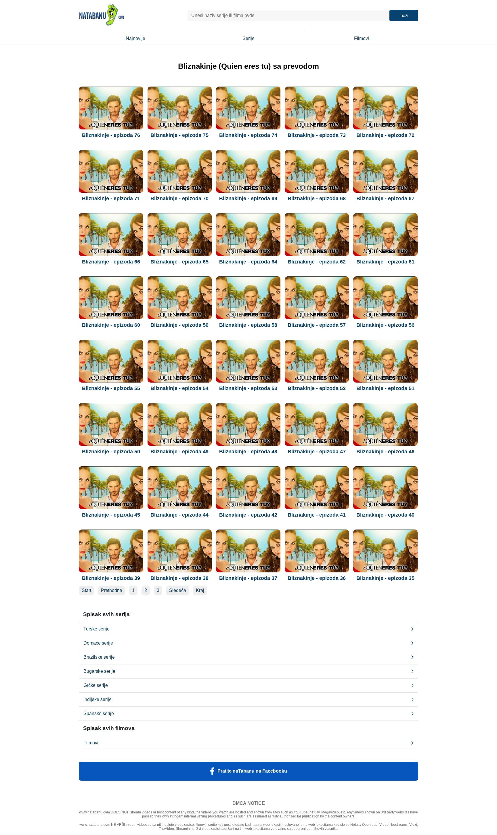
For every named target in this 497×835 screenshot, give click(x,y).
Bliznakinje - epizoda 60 (111, 325)
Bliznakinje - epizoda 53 (248, 388)
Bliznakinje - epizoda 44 (179, 515)
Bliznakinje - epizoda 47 (317, 451)
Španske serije (98, 713)
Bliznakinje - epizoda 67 (385, 198)
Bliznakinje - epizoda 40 (385, 515)
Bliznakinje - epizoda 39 (111, 578)
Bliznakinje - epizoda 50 (111, 451)
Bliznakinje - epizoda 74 (248, 135)
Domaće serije (98, 643)
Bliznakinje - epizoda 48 (248, 451)
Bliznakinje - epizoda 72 (385, 135)
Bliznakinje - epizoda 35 (385, 578)
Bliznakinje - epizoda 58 (248, 325)
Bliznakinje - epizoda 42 (248, 515)
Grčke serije (95, 685)
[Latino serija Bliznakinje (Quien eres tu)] (111, 108)
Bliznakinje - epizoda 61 (385, 262)
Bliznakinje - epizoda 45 (111, 515)
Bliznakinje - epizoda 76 (111, 135)
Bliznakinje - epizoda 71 (111, 198)
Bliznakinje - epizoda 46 (385, 451)
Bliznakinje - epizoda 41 (317, 515)
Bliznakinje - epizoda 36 (317, 578)
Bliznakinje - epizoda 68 (317, 198)
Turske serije (96, 628)
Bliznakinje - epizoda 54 (179, 388)
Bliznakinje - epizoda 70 (179, 198)
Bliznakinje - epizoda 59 (179, 325)
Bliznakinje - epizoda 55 (111, 388)
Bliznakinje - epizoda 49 (179, 451)
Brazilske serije (99, 657)
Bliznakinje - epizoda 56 (385, 325)
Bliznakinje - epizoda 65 (179, 262)
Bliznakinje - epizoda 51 (385, 388)
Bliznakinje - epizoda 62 (317, 262)
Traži (404, 16)
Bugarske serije (99, 671)
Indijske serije (97, 699)
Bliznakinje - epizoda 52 (317, 388)
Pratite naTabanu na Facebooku (252, 771)
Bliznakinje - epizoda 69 (248, 198)
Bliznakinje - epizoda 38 (179, 578)
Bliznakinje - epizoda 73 (317, 135)
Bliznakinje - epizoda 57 (317, 325)
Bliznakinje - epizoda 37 (248, 578)
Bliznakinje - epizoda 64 (248, 262)
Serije (248, 38)
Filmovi (361, 38)
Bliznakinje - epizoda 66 (111, 262)
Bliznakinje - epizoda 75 (179, 135)
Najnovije (135, 38)
